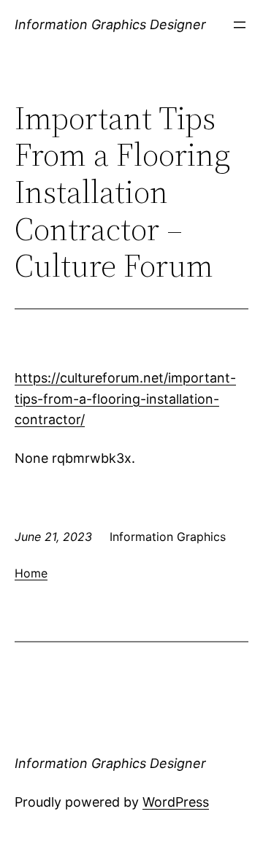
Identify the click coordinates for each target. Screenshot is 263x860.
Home (31, 573)
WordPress (175, 802)
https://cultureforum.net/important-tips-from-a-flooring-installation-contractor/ (125, 399)
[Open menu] (239, 25)
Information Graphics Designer (110, 24)
